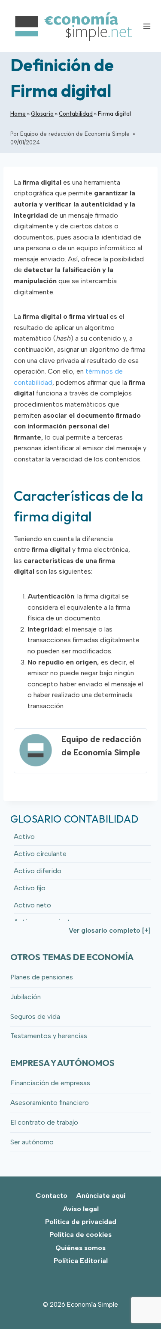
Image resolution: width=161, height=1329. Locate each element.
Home (18, 113)
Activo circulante (40, 854)
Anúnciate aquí (100, 1195)
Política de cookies (80, 1234)
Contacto (51, 1195)
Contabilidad (76, 113)
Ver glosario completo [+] (110, 930)
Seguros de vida (35, 1016)
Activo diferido (37, 871)
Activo (24, 836)
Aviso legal (81, 1209)
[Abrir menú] (147, 26)
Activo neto (32, 905)
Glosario (42, 113)
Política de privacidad (80, 1222)
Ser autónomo (32, 1142)
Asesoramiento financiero (49, 1103)
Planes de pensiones (41, 977)
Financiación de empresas (50, 1083)
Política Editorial (81, 1261)
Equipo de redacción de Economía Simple (75, 134)
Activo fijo (30, 888)
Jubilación (25, 997)
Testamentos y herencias (48, 1036)
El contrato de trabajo (44, 1122)
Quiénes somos (80, 1248)
